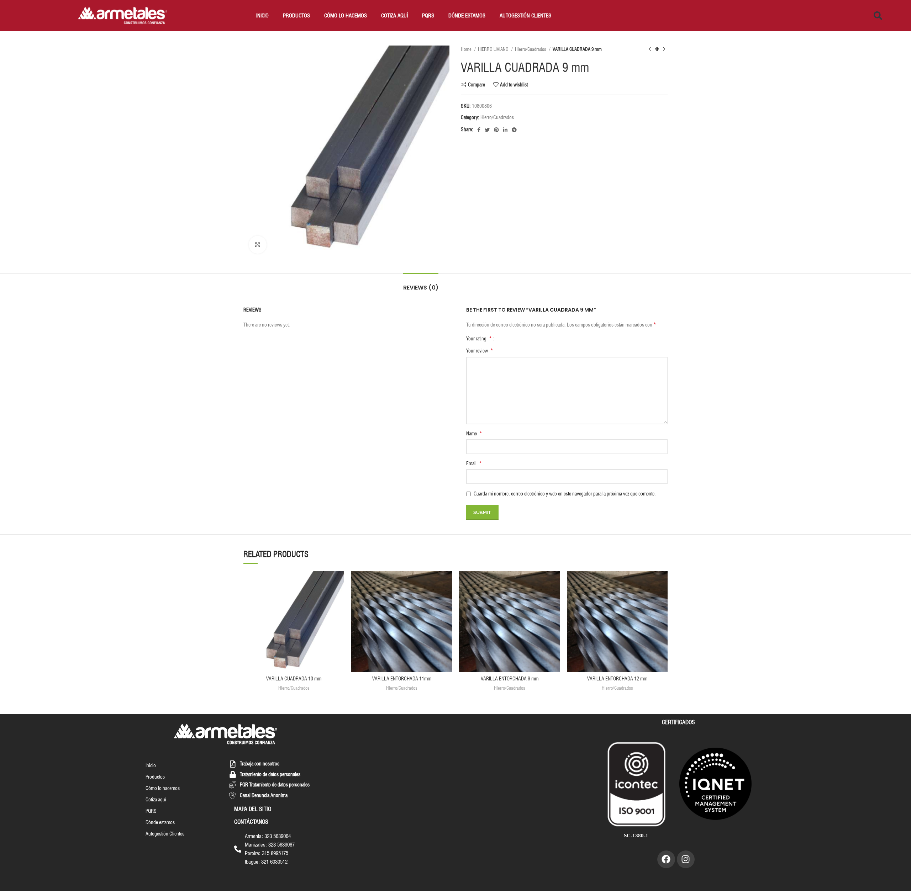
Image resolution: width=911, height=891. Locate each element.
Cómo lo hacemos (345, 15)
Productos (296, 15)
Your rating (479, 338)
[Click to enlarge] (258, 245)
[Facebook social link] (479, 129)
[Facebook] (666, 859)
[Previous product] (649, 49)
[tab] (420, 284)
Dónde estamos (466, 15)
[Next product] (664, 49)
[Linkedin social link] (505, 129)
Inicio (262, 15)
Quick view (339, 599)
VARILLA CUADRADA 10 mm (293, 678)
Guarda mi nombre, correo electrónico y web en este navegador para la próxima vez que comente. (565, 494)
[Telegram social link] (514, 129)
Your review (479, 350)
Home (467, 49)
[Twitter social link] (487, 129)
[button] (878, 15)
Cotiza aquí (394, 15)
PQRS (428, 15)
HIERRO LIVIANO (494, 49)
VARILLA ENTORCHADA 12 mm (617, 678)
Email (474, 463)
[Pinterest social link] (496, 129)
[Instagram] (686, 859)
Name (474, 433)
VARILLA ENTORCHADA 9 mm (509, 678)
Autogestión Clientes (525, 15)
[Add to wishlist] (339, 583)
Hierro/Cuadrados (531, 49)
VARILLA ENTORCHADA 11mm (401, 678)
